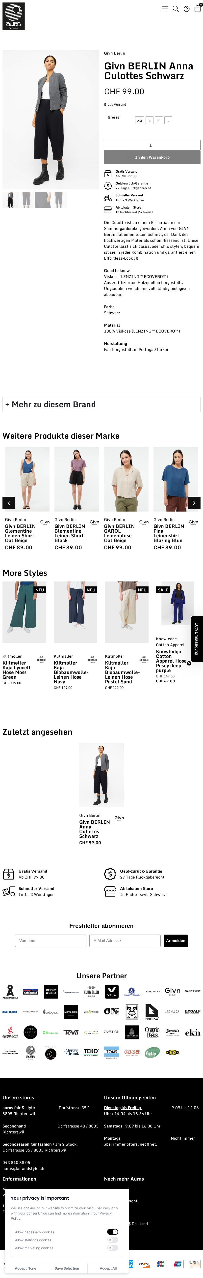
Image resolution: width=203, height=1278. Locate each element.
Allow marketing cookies (34, 1248)
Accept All (108, 1268)
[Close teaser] (189, 663)
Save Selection (67, 1268)
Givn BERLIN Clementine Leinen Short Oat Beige (20, 533)
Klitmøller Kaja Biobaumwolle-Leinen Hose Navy (71, 672)
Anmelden (175, 941)
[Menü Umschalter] (165, 8)
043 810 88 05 (16, 1162)
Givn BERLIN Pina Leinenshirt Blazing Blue (168, 533)
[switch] (112, 1232)
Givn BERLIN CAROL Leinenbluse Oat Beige (119, 533)
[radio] (139, 120)
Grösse (113, 117)
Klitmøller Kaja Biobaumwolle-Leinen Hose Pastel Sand (122, 672)
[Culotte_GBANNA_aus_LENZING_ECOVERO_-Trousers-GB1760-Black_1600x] (50, 119)
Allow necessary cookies (34, 1232)
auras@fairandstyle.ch (23, 1168)
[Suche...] (176, 9)
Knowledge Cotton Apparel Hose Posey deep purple (171, 660)
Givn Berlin (114, 53)
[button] (194, 503)
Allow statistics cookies (33, 1240)
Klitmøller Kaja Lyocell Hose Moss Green (16, 670)
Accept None (25, 1268)
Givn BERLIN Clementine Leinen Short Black (69, 533)
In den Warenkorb (152, 157)
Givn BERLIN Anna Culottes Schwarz (94, 829)
